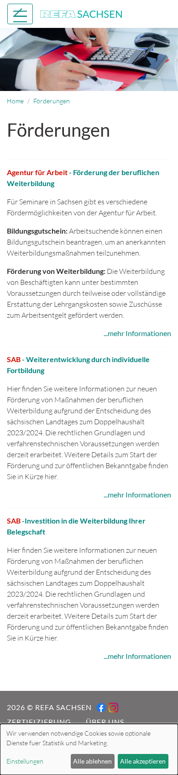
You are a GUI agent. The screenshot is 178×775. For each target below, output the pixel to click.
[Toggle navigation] (20, 14)
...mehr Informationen (137, 333)
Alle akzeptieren (143, 761)
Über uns (105, 721)
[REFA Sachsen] (81, 13)
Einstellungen (24, 761)
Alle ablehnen (92, 761)
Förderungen (51, 101)
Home (15, 101)
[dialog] (89, 749)
